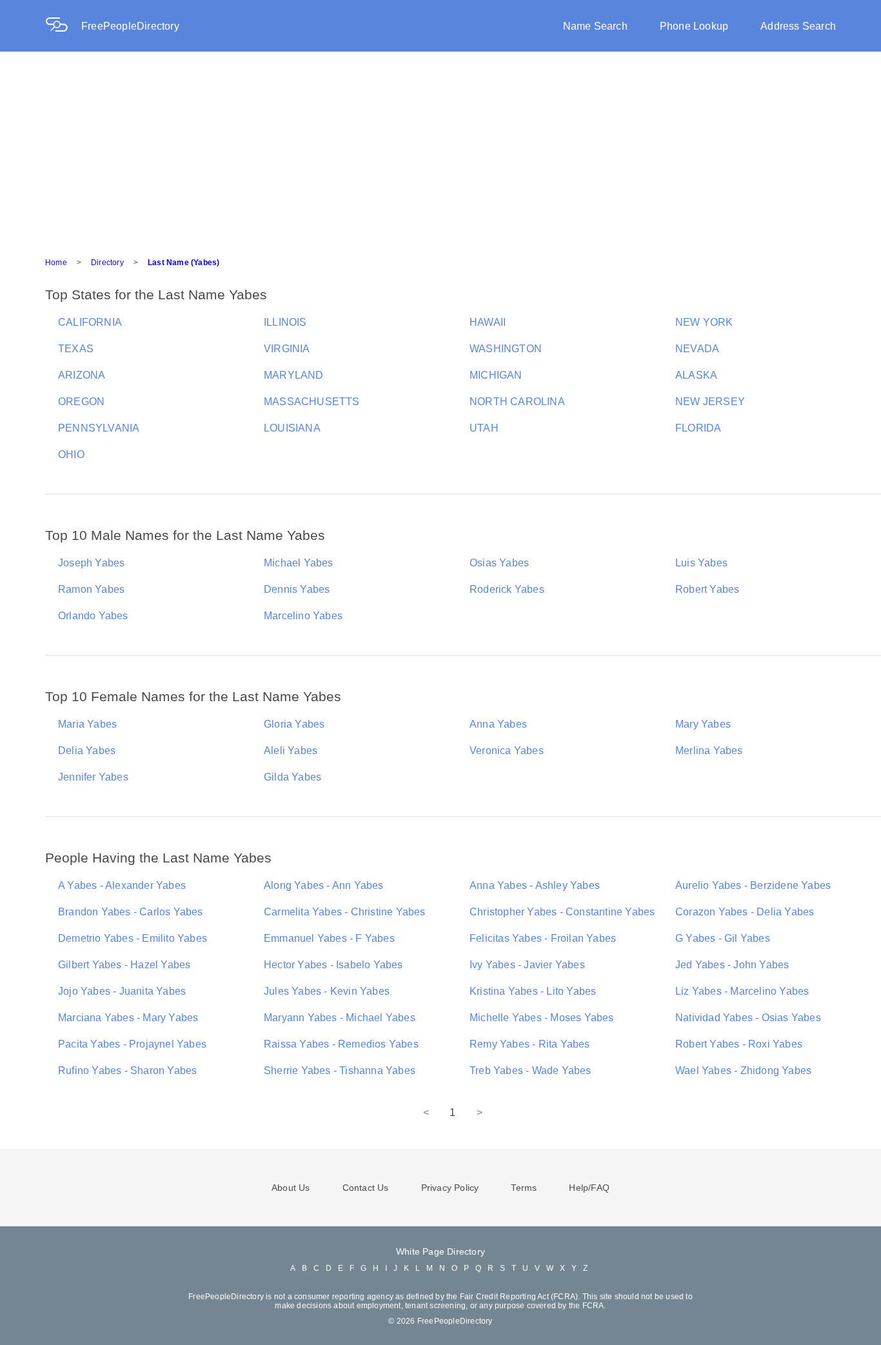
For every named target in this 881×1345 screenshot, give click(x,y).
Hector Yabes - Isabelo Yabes (333, 964)
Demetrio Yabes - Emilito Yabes (132, 938)
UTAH (484, 428)
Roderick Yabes (507, 589)
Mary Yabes (703, 724)
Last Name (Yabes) (183, 262)
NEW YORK (704, 322)
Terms (524, 1187)
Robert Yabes (707, 589)
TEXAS (76, 348)
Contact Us (365, 1187)
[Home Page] (63, 26)
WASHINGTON (506, 348)
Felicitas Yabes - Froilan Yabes (543, 938)
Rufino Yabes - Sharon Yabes (127, 1070)
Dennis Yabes (297, 589)
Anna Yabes (498, 724)
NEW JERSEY (710, 401)
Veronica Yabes (507, 750)
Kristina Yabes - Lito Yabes (533, 991)
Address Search (798, 26)
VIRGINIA (287, 348)
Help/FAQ (589, 1187)
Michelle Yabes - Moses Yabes (542, 1017)
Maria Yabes (87, 724)
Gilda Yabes (292, 777)
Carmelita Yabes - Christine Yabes (345, 911)
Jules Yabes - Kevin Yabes (327, 991)
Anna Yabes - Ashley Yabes (535, 885)
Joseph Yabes (91, 562)
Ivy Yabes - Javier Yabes (527, 964)
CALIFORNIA (90, 322)
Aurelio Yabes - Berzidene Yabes (753, 885)
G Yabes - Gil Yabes (722, 938)
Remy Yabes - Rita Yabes (530, 1044)
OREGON (81, 401)
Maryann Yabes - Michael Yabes (339, 1017)
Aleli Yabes (290, 750)
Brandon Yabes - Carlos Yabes (130, 911)
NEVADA (697, 348)
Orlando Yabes (93, 615)
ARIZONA (81, 375)
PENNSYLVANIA (98, 428)
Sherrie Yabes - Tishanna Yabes (339, 1070)
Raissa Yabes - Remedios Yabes (341, 1044)
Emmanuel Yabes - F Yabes (329, 938)
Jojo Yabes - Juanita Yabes (122, 991)
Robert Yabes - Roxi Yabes (738, 1044)
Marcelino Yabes (303, 615)
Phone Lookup (694, 26)
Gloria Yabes (294, 724)
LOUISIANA (292, 428)
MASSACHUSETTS (312, 401)
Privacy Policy (450, 1187)
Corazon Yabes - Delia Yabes (744, 911)
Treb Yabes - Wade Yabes (530, 1070)
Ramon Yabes (91, 589)
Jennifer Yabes (93, 777)
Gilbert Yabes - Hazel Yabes (124, 964)
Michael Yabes (298, 562)
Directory (107, 262)
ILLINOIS (285, 322)
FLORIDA (698, 428)
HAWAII (488, 322)
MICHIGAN (496, 375)
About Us (291, 1187)
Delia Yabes (86, 750)
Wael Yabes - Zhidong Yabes (743, 1070)
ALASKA (696, 375)
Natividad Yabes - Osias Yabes (748, 1017)
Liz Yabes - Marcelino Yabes (742, 991)
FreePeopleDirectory (130, 26)
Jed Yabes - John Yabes (732, 964)
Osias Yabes (499, 562)
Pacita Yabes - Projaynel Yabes (132, 1044)
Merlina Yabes (709, 750)
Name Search (595, 26)
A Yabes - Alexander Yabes (122, 885)
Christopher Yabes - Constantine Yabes (562, 911)
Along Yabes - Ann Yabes (324, 885)
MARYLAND (294, 375)
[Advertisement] (440, 148)
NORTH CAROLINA (517, 401)
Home (56, 262)
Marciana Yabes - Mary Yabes (128, 1017)
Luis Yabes (701, 562)
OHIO (71, 454)
